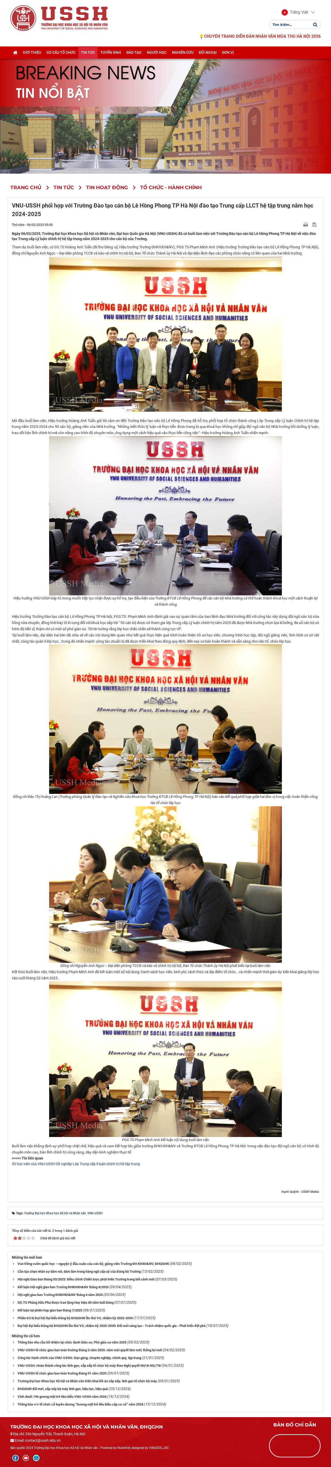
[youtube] (26, 1458)
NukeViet (123, 1448)
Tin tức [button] (88, 52)
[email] (36, 1458)
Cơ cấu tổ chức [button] (61, 52)
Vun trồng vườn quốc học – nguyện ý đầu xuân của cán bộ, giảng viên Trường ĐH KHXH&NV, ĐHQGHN (93, 1264)
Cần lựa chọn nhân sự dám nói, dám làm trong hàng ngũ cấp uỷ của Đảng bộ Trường (79, 1271)
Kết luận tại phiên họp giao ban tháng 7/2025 (50, 1310)
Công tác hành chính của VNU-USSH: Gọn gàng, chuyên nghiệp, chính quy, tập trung (79, 1358)
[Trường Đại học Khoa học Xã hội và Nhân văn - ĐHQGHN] (23, 18)
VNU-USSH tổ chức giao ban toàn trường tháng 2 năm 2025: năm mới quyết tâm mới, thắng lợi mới (90, 1350)
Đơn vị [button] (228, 52)
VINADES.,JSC (159, 1448)
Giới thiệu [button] (32, 52)
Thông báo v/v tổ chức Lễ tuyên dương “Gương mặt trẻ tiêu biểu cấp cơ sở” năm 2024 (80, 1404)
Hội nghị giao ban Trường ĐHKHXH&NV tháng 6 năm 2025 (60, 1295)
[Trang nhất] (15, 52)
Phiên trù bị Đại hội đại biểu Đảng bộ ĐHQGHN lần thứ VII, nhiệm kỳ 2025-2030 (75, 1318)
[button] (295, 12)
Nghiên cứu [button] (182, 52)
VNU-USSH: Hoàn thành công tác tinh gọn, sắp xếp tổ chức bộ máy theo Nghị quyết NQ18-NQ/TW (89, 1366)
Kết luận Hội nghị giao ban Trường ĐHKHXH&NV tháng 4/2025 (63, 1287)
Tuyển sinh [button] (110, 52)
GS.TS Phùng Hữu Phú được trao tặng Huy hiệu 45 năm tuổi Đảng (66, 1302)
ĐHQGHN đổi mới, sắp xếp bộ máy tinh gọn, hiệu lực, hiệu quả (63, 1389)
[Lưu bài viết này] (315, 224)
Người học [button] (157, 52)
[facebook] (15, 1458)
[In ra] (306, 224)
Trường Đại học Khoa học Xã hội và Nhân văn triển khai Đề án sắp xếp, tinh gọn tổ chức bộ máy (87, 1381)
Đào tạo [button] (133, 52)
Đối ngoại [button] (208, 52)
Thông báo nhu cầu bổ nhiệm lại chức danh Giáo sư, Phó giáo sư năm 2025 (72, 1342)
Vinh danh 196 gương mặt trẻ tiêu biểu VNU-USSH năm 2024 (62, 1397)
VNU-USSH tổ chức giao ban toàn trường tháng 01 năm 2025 (62, 1373)
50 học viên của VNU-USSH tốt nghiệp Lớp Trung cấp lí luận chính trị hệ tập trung (76, 1164)
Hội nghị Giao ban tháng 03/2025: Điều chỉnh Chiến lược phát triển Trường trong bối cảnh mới (86, 1279)
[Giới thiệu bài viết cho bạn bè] (299, 224)
